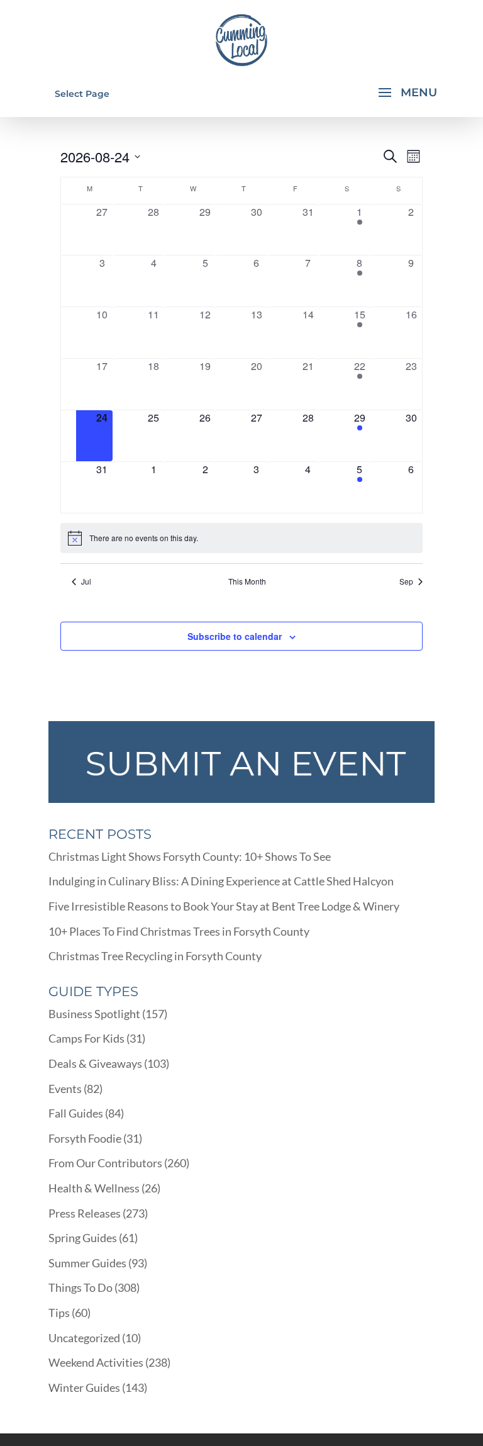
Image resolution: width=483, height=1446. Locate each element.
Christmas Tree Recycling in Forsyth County (155, 956)
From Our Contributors (105, 1163)
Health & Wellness (94, 1188)
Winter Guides (84, 1387)
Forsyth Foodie (84, 1138)
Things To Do (80, 1287)
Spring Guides (82, 1238)
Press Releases (84, 1213)
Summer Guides (87, 1263)
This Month (247, 581)
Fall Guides (75, 1113)
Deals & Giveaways (95, 1063)
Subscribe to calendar (234, 636)
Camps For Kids (86, 1038)
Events (65, 1089)
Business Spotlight (94, 1014)
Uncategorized (84, 1338)
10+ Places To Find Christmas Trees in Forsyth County (178, 931)
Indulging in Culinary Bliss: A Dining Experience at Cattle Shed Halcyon (221, 881)
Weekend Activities (95, 1362)
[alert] (241, 538)
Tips (59, 1313)
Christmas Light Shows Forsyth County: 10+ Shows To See (189, 856)
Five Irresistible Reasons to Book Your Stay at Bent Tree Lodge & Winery (223, 906)
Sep (406, 581)
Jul (86, 581)
